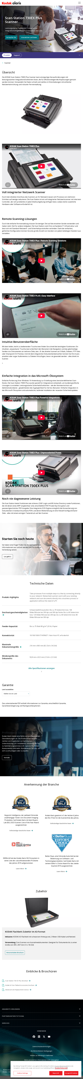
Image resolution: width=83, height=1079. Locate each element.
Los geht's (7, 557)
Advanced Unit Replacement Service (17, 990)
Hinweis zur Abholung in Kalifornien (41, 1055)
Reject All (56, 1073)
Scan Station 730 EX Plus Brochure (16, 981)
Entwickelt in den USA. (34, 31)
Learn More (20, 869)
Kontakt (7, 758)
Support (17, 55)
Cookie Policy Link (61, 1068)
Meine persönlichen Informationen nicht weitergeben (41, 1060)
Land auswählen (7, 689)
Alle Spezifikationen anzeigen (41, 668)
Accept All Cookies (71, 1073)
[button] (78, 55)
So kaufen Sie (11, 37)
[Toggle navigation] (79, 2)
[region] (46, 1069)
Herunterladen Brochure (14, 953)
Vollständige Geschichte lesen (19, 830)
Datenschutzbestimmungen (41, 1046)
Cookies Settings (22, 1073)
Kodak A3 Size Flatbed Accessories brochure (19, 985)
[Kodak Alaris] (11, 2)
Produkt (7, 55)
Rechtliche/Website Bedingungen (41, 1051)
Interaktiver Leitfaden (29, 37)
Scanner (7, 63)
